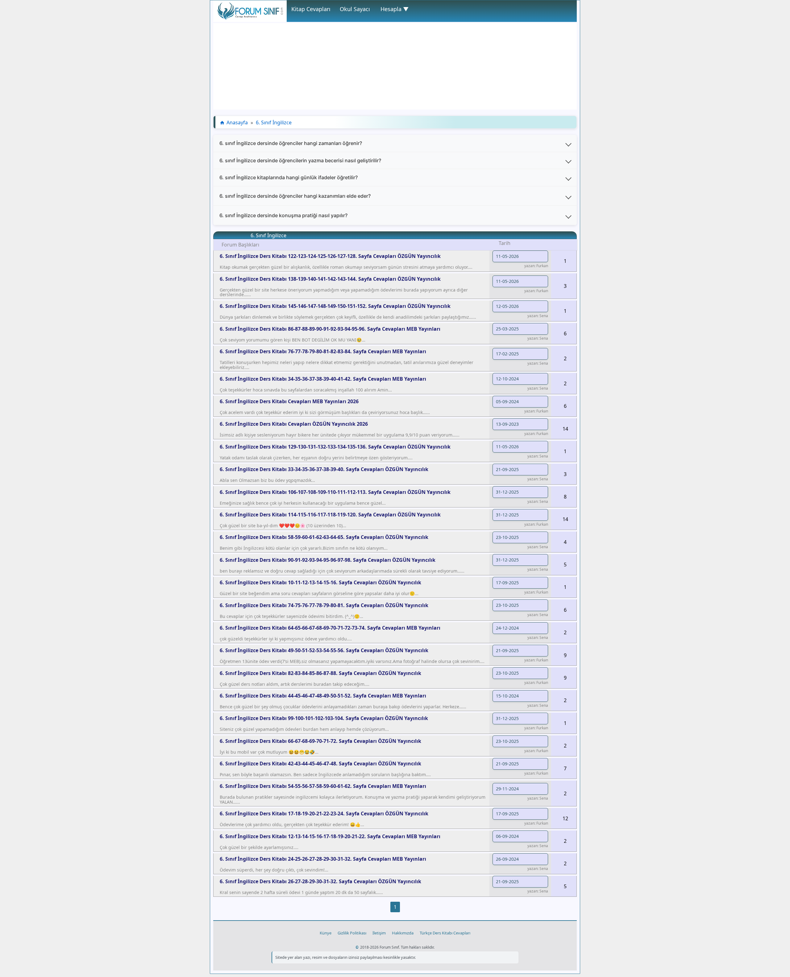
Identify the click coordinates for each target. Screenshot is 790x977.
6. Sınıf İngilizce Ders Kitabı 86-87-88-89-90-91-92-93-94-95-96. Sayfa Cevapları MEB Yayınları (330, 328)
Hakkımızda (403, 933)
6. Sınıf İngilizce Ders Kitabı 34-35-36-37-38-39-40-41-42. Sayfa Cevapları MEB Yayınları (323, 378)
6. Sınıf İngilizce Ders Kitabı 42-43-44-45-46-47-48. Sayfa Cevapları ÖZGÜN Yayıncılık (320, 763)
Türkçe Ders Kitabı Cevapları (445, 933)
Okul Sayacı (355, 9)
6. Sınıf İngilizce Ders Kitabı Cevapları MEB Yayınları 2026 (289, 401)
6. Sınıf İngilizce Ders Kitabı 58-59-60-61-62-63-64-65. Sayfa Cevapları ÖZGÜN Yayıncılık (324, 537)
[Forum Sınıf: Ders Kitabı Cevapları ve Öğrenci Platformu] (250, 17)
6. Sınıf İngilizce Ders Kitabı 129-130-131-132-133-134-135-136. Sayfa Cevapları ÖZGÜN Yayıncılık (335, 446)
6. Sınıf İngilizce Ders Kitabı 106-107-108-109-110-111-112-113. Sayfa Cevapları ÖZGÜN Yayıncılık (335, 492)
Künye (325, 933)
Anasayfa (237, 122)
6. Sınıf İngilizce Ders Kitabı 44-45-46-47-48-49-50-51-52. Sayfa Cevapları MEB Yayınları (323, 695)
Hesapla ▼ (394, 9)
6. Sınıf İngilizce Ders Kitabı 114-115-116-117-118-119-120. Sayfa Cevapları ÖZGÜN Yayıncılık (330, 514)
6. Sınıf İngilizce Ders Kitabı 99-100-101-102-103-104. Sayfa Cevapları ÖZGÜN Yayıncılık (324, 718)
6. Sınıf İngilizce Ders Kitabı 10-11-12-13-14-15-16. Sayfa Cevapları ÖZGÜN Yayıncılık (320, 582)
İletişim (379, 933)
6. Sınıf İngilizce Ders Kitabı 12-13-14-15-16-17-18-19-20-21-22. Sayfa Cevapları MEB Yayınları (330, 836)
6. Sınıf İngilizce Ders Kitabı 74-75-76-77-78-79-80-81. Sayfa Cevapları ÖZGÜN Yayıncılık (324, 605)
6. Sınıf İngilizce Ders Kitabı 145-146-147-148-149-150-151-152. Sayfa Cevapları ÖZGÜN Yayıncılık (335, 306)
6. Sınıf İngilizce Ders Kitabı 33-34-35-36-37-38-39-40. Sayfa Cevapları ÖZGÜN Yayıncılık (324, 469)
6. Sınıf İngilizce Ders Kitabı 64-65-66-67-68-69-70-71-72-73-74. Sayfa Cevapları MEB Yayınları (330, 627)
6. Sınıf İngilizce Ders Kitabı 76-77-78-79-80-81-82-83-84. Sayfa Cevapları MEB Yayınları (323, 351)
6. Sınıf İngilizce (274, 122)
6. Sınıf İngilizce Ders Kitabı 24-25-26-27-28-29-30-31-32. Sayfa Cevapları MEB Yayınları (323, 858)
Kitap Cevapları (311, 9)
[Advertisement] (395, 66)
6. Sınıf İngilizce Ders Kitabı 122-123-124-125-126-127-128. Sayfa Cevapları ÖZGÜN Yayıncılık (330, 256)
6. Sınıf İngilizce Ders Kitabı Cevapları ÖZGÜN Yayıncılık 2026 (294, 423)
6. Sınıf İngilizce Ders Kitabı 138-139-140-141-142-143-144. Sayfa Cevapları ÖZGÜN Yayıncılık (330, 278)
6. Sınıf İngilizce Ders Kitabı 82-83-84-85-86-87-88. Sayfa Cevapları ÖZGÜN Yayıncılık (320, 673)
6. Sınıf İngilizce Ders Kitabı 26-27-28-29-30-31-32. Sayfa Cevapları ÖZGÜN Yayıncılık (320, 881)
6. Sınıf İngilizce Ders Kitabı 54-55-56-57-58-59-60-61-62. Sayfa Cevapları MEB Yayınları (323, 786)
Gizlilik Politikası (352, 933)
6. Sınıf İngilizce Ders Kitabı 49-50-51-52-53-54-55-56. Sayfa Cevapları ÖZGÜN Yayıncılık (324, 650)
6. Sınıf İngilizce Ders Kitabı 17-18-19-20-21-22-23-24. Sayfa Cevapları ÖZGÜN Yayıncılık (324, 813)
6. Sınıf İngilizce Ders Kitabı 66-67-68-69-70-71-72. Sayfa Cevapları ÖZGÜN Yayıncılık (320, 741)
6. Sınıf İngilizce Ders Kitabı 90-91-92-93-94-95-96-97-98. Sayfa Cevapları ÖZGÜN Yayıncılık (327, 560)
